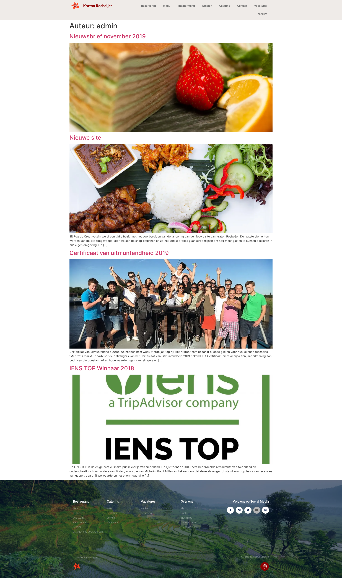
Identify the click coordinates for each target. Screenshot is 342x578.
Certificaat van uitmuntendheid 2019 (119, 252)
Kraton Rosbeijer (97, 5)
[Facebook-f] (230, 510)
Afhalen (207, 5)
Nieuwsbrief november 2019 (107, 36)
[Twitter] (247, 510)
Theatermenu (186, 5)
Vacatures (260, 5)
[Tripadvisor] (239, 510)
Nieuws (262, 14)
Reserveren (148, 5)
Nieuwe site (85, 137)
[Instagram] (265, 510)
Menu (166, 5)
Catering (224, 5)
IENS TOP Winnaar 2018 (101, 368)
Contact (242, 5)
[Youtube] (256, 510)
